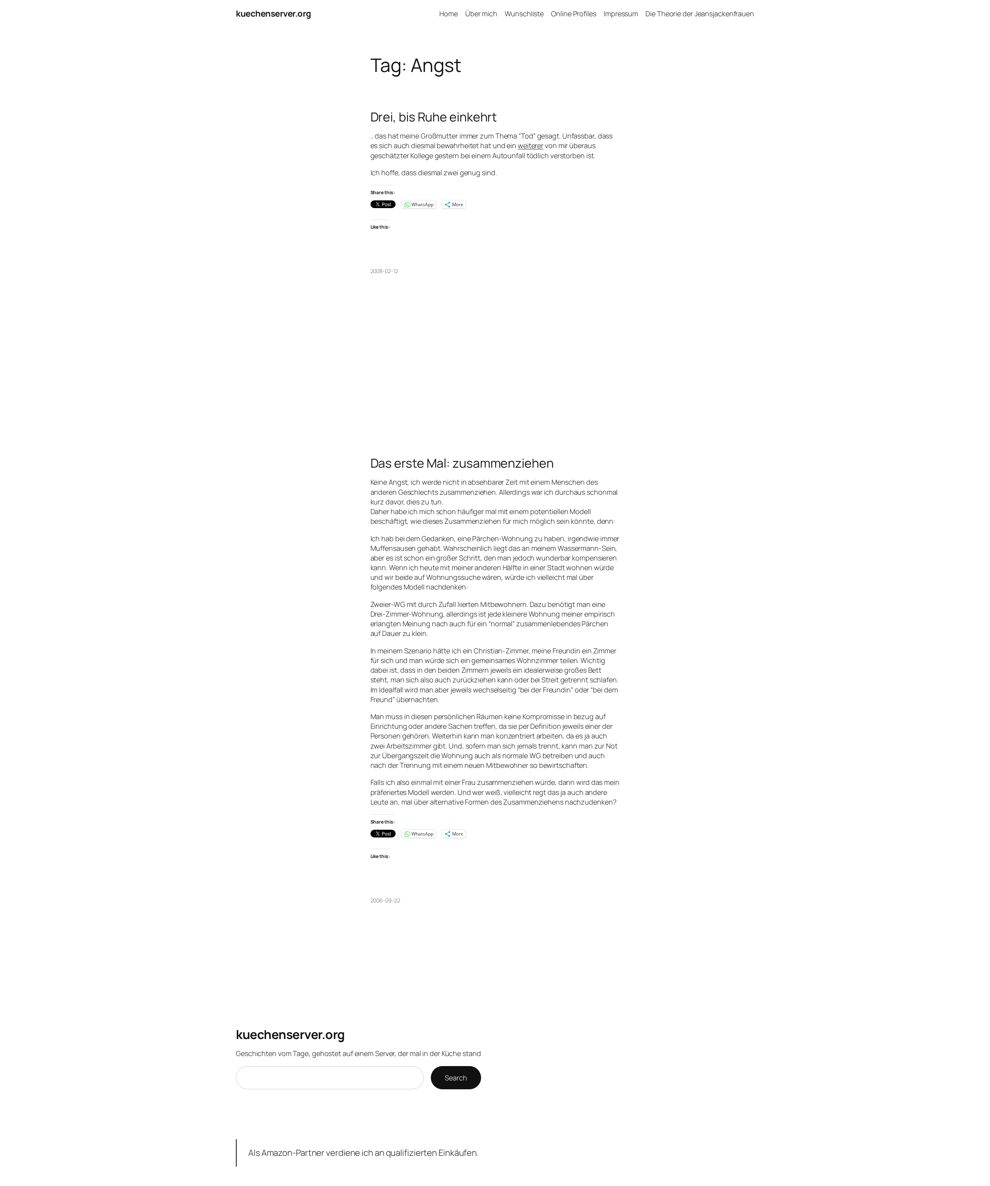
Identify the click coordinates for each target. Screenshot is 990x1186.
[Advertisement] (495, 394)
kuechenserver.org (273, 13)
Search (456, 1077)
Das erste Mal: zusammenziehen (462, 463)
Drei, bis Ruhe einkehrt (433, 117)
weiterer (530, 145)
